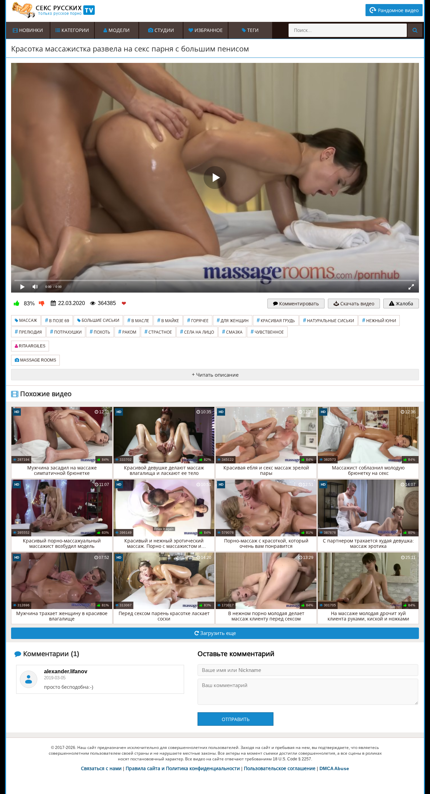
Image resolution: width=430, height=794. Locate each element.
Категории (74, 30)
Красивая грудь (276, 320)
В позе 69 (57, 320)
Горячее (198, 320)
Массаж (27, 320)
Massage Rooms (37, 360)
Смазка (232, 332)
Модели (118, 30)
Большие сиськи (100, 320)
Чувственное (267, 332)
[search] (414, 30)
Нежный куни (379, 320)
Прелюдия (28, 332)
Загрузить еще (217, 633)
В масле (138, 320)
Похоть (100, 332)
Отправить (236, 719)
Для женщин (233, 320)
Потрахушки (66, 332)
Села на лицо (197, 332)
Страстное (158, 332)
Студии (163, 30)
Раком (127, 332)
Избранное (208, 30)
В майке (168, 320)
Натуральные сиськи (328, 320)
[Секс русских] (53, 10)
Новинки (30, 30)
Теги (252, 30)
